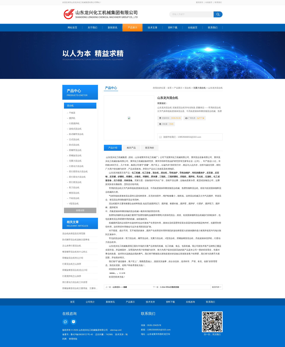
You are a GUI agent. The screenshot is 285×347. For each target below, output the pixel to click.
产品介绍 (112, 147)
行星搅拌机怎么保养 (71, 276)
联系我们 (218, 2)
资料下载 (172, 27)
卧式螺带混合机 (76, 134)
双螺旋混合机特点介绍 (72, 258)
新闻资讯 (112, 27)
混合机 (70, 105)
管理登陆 (73, 339)
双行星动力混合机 (77, 177)
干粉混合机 (74, 198)
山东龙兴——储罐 (120, 287)
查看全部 (80, 210)
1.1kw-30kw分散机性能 (169, 287)
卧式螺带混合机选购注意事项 (75, 239)
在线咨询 (190, 302)
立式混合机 (74, 139)
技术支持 (150, 302)
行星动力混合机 (76, 166)
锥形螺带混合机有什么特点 (74, 252)
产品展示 (132, 27)
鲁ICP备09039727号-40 (82, 334)
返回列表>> (216, 287)
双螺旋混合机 (75, 155)
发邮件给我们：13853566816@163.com (181, 137)
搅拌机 (72, 118)
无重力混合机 (75, 161)
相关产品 (131, 147)
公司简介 (90, 302)
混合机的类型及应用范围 (73, 233)
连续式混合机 (75, 129)
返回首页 (199, 2)
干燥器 (72, 113)
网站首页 (72, 27)
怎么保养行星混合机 (71, 245)
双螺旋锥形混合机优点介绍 (74, 270)
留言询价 (149, 147)
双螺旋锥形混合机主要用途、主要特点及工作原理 (80, 288)
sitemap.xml (115, 330)
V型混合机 (74, 203)
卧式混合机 (74, 145)
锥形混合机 (74, 193)
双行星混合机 (75, 182)
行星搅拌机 (74, 123)
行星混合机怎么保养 (71, 264)
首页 (169, 88)
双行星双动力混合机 (78, 171)
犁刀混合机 (74, 187)
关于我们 (92, 27)
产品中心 (74, 91)
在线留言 (208, 2)
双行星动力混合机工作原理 (74, 282)
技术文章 (152, 27)
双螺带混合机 (75, 150)
